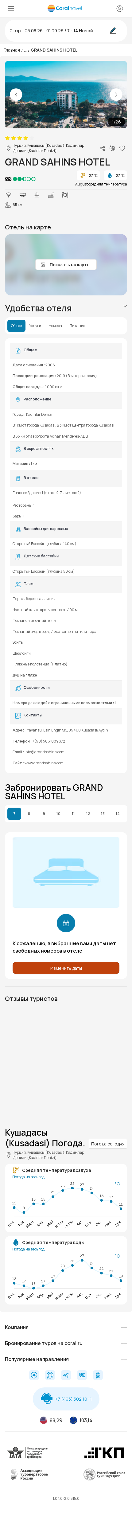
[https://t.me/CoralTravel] (66, 1375)
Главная (12, 50)
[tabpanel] (66, 556)
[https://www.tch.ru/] (104, 1458)
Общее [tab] (16, 325)
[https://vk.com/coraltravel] (82, 1375)
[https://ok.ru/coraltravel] (98, 1375)
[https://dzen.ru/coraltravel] (34, 1375)
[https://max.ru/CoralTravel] (50, 1375)
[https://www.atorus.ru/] (28, 1479)
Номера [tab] (55, 325)
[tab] (66, 308)
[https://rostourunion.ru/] (104, 1479)
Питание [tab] (77, 325)
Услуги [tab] (35, 325)
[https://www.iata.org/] (28, 1458)
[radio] (7, 138)
